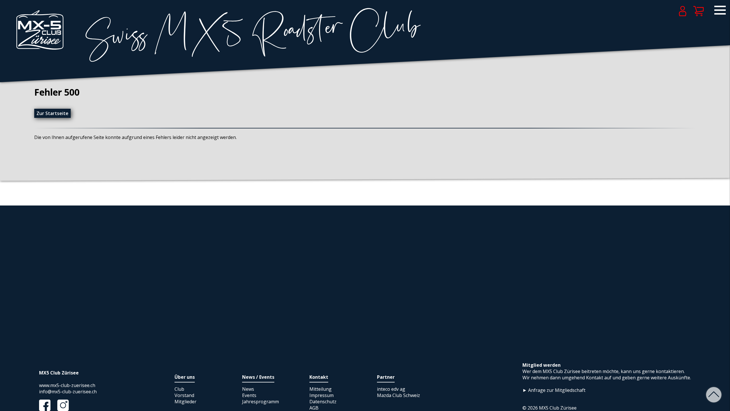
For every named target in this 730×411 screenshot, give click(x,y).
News (248, 389)
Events (249, 395)
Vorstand (184, 395)
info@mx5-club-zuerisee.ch (68, 391)
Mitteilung (320, 389)
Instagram (65, 405)
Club (179, 389)
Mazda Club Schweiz (398, 395)
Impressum (321, 395)
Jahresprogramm (260, 401)
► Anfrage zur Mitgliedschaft (553, 390)
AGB (314, 408)
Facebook (47, 405)
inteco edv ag (391, 389)
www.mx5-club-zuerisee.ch (67, 385)
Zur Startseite (52, 113)
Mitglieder (185, 401)
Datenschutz (322, 401)
